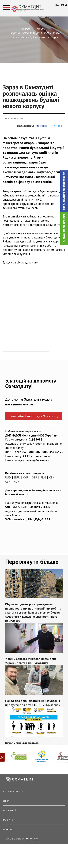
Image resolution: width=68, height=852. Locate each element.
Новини (40, 29)
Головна (25, 29)
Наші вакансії (9, 810)
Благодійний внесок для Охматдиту (33, 416)
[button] (64, 191)
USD (8, 477)
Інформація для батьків (22, 743)
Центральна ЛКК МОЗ (13, 791)
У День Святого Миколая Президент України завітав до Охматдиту (30, 661)
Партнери (7, 829)
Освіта (6, 801)
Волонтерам (9, 820)
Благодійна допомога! (64, 228)
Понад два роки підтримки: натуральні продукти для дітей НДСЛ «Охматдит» (32, 703)
